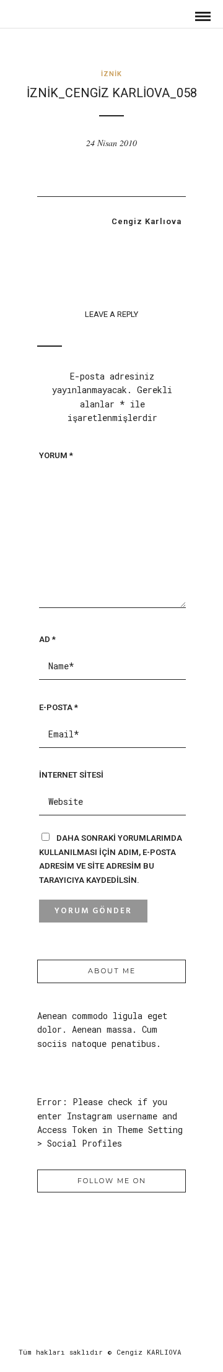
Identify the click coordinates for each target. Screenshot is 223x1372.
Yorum (56, 455)
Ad (47, 639)
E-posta (58, 707)
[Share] (179, 16)
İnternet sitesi (71, 774)
